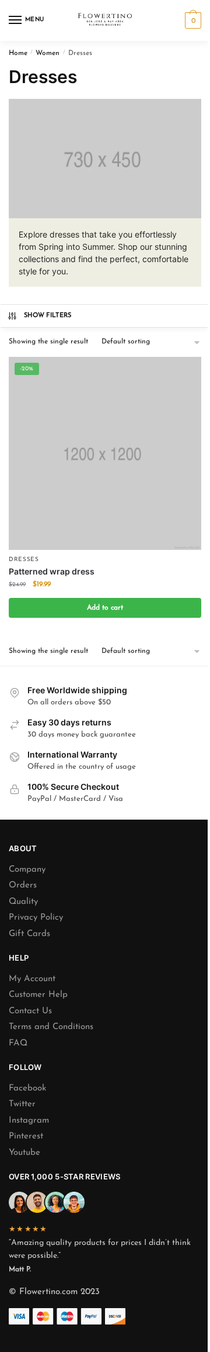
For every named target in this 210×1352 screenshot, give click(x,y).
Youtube (24, 1152)
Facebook (27, 1088)
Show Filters (48, 315)
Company (27, 869)
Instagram (29, 1120)
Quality (23, 901)
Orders (23, 885)
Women (48, 53)
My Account (32, 979)
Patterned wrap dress (51, 571)
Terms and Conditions (51, 1027)
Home (18, 53)
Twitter (22, 1104)
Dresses (24, 559)
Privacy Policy (36, 917)
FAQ (18, 1043)
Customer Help (38, 994)
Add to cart (105, 607)
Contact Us (30, 1011)
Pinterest (26, 1136)
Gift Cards (29, 934)
